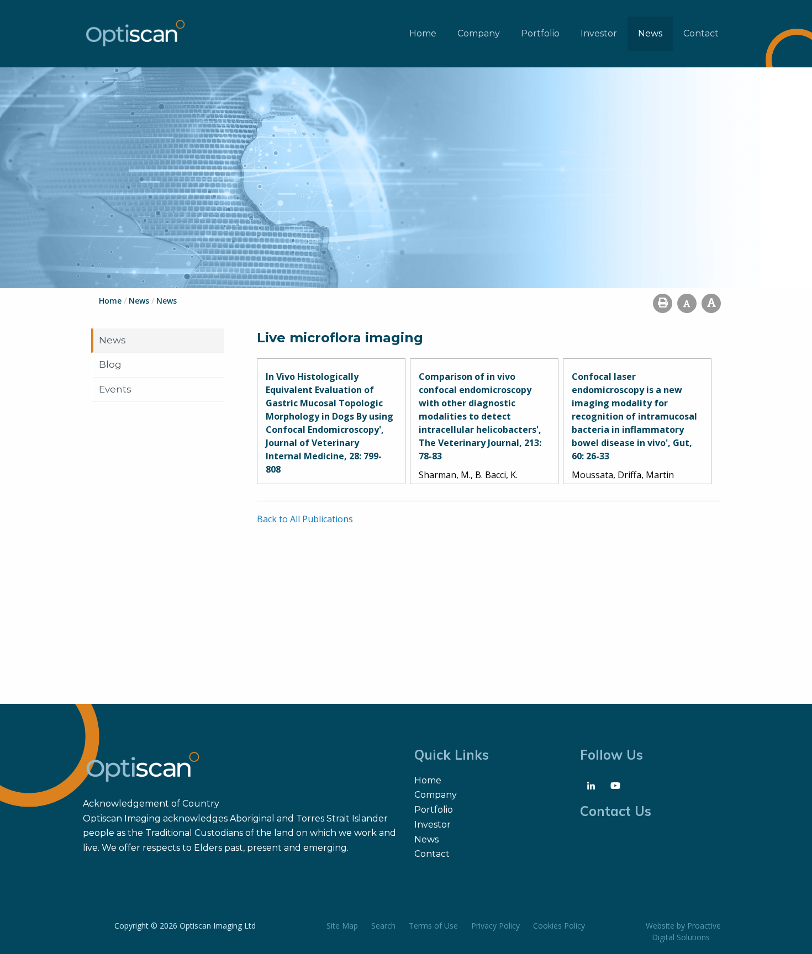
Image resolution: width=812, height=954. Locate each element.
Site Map (342, 925)
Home (422, 33)
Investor (599, 33)
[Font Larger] (711, 303)
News (650, 33)
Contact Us (615, 811)
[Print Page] (662, 303)
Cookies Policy (559, 925)
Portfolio (540, 33)
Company (478, 33)
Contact (701, 33)
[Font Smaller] (687, 303)
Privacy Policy (495, 925)
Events (115, 389)
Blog (110, 364)
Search (383, 925)
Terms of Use (433, 925)
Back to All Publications (305, 519)
